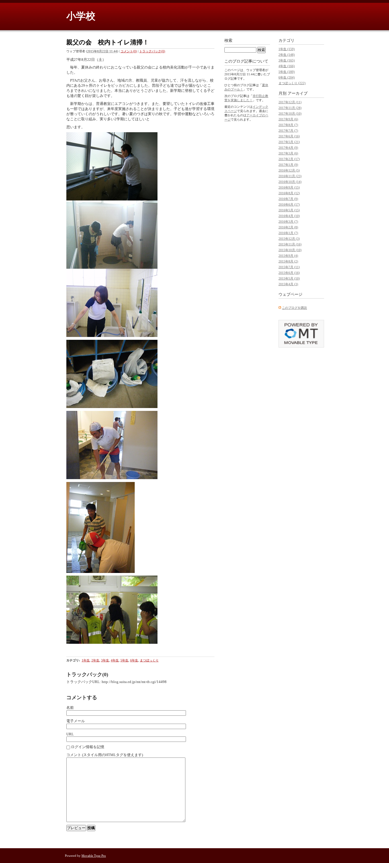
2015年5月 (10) (289, 278)
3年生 (105, 660)
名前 (70, 707)
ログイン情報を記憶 (87, 747)
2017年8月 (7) (288, 125)
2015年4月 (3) (288, 284)
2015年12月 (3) (289, 238)
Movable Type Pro (93, 855)
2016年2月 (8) (288, 227)
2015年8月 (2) (288, 261)
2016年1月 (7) (288, 233)
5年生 (124, 660)
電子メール (75, 721)
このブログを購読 (294, 307)
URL (70, 734)
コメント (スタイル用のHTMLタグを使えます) (104, 755)
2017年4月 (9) (288, 147)
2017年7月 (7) (288, 130)
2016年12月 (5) (289, 170)
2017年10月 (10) (290, 113)
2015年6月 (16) (289, 272)
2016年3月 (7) (288, 221)
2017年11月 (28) (290, 107)
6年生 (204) (287, 77)
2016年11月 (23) (290, 176)
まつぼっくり (149, 660)
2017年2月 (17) (289, 159)
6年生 (134, 660)
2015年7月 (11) (289, 267)
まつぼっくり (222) (292, 83)
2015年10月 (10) (290, 250)
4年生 (115, 660)
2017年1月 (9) (288, 164)
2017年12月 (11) (290, 102)
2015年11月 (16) (290, 244)
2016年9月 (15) (289, 187)
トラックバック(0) (152, 51)
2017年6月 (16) (289, 136)
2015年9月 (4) (288, 255)
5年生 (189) (287, 71)
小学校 (80, 16)
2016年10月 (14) (290, 181)
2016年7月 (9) (288, 198)
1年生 (86, 660)
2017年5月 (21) (289, 142)
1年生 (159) (287, 49)
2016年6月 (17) (289, 204)
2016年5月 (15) (289, 210)
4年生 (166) (287, 66)
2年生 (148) (287, 54)
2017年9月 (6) (288, 119)
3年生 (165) (287, 60)
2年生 (95, 660)
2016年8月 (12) (289, 193)
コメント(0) (128, 51)
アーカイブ (298, 93)
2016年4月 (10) (289, 216)
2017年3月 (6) (288, 153)
